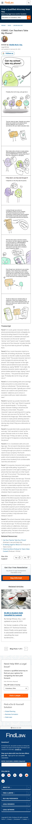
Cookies (25, 819)
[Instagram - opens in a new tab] (20, 775)
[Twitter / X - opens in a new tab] (14, 775)
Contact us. (18, 749)
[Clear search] (26, 688)
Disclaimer (17, 819)
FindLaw (3, 25)
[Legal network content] (29, 810)
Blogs (9, 25)
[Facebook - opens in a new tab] (3, 775)
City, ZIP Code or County (12, 685)
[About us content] (29, 787)
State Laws (8, 717)
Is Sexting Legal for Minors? (12, 545)
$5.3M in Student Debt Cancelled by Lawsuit (13, 614)
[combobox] (16, 688)
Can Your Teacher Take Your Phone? (14, 540)
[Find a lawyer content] (29, 793)
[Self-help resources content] (29, 798)
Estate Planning (10, 711)
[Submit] (29, 765)
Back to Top (17, 727)
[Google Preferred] (3, 781)
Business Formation (11, 714)
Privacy (9, 819)
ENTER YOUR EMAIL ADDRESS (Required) (13, 761)
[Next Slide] (26, 649)
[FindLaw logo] (10, 2)
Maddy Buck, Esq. (15, 45)
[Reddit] (26, 775)
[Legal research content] (29, 804)
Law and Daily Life (18, 25)
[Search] (29, 3)
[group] (16, 620)
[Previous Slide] (6, 649)
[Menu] (2, 2)
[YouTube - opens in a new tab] (9, 775)
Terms (3, 819)
